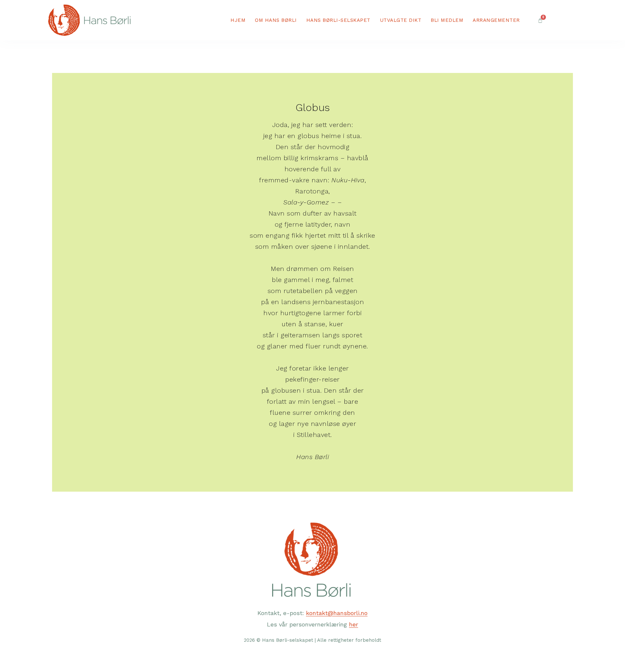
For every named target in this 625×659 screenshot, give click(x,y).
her (353, 624)
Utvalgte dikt (401, 20)
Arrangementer (496, 20)
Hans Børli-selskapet (338, 20)
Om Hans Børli (276, 20)
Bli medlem (447, 20)
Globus (313, 107)
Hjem (237, 20)
